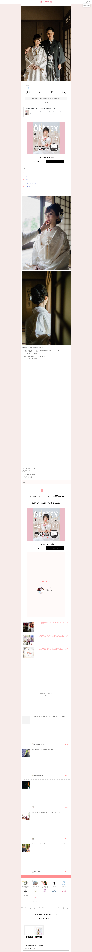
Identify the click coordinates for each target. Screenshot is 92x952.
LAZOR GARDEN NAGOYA (35, 894)
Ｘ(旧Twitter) (64, 94)
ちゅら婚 (63, 894)
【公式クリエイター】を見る (63, 905)
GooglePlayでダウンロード (38, 937)
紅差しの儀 (28, 186)
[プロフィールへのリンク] (40, 590)
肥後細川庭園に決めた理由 (31, 183)
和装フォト (24, 87)
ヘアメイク (28, 172)
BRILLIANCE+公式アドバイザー (25, 902)
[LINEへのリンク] (87, 2)
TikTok (40, 94)
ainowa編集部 (64, 886)
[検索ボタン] (90, 1)
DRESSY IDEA (54, 886)
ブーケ (27, 179)
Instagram (52, 94)
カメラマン (28, 176)
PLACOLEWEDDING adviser (25, 886)
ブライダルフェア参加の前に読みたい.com (44, 886)
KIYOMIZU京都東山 (45, 894)
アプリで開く (37, 161)
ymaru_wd (32, 87)
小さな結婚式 (35, 901)
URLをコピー (46, 102)
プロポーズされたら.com (35, 886)
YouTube (27, 94)
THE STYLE (54, 894)
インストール (55, 161)
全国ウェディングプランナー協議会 (25, 894)
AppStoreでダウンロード (29, 937)
